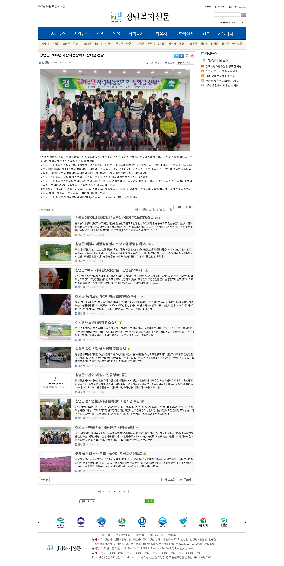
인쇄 (160, 63)
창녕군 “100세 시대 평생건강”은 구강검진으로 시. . (109, 270)
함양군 (215, 44)
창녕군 (161, 44)
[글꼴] (181, 63)
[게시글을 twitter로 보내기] (176, 56)
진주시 (151, 44)
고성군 (66, 44)
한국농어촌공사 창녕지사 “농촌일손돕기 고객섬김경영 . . (114, 217)
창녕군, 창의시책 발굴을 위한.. (222, 71)
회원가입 (232, 6)
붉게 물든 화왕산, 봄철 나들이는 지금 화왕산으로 (108, 453)
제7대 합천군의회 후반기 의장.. (222, 85)
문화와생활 (184, 33)
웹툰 (206, 33)
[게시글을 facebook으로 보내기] (181, 56)
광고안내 (140, 535)
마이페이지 (219, 6)
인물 (116, 33)
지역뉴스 (81, 33)
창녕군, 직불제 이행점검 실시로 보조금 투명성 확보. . (111, 244)
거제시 (45, 44)
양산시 (130, 44)
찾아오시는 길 (156, 535)
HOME (207, 6)
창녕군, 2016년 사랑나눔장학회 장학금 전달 (104, 427)
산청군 (119, 44)
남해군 (87, 44)
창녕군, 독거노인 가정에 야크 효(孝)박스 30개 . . (107, 296)
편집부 (81, 234)
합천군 (225, 44)
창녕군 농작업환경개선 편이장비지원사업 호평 (107, 401)
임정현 (81, 287)
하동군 (193, 44)
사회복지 (136, 33)
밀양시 (98, 44)
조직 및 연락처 (123, 535)
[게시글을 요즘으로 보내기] (192, 56)
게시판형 (142, 209)
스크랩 (171, 63)
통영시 (183, 44)
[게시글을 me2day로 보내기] (187, 56)
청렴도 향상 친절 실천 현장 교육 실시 (100, 348)
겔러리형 (167, 209)
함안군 (204, 44)
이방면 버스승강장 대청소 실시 (96, 322)
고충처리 (172, 535)
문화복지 (159, 33)
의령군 (140, 44)
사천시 (108, 44)
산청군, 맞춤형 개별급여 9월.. (221, 80)
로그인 (242, 6)
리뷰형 (155, 209)
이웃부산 (237, 44)
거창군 (55, 44)
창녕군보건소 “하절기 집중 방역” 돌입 (101, 375)
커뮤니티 (225, 33)
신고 (150, 63)
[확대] (187, 63)
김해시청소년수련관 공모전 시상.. (224, 66)
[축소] (192, 63)
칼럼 (101, 33)
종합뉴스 (58, 33)
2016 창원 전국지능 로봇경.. (220, 75)
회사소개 (106, 535)
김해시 (77, 44)
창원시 (172, 44)
